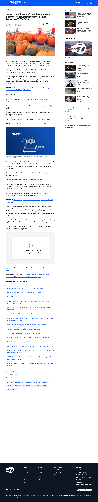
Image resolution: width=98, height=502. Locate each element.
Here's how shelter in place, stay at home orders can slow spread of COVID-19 (31, 346)
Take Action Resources (60, 469)
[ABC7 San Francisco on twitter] (10, 489)
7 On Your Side (58, 472)
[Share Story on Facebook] (36, 24)
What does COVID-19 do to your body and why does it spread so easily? (29, 342)
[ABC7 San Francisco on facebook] (7, 489)
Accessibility (79, 479)
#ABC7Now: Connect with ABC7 (84, 474)
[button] (6, 2)
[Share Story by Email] (50, 24)
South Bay (40, 474)
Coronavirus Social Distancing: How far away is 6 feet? (29, 124)
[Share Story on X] (40, 24)
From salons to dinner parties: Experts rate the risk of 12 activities (27, 325)
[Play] (78, 48)
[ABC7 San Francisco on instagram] (14, 489)
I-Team (56, 474)
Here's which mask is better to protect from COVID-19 (24, 314)
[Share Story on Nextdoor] (47, 24)
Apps (25, 482)
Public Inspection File (65, 495)
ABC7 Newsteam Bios (81, 472)
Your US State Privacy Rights (39, 495)
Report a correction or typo (12, 372)
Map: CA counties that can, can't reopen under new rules (25, 288)
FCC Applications (74, 495)
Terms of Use (48, 495)
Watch (25, 477)
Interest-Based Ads (56, 495)
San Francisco (41, 469)
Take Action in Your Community (84, 477)
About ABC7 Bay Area (81, 469)
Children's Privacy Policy (27, 495)
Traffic (25, 474)
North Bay (40, 479)
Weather (26, 472)
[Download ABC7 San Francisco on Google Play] (88, 490)
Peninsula (39, 477)
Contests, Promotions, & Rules (83, 484)
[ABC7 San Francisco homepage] (15, 2)
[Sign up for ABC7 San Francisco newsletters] (18, 489)
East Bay (39, 472)
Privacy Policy (8, 495)
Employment (79, 482)
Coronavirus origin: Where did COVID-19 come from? (23, 329)
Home (25, 469)
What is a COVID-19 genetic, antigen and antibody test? (24, 333)
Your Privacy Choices (16, 495)
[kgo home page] (10, 470)
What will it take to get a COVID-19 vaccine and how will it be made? (28, 338)
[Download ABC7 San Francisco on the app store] (80, 490)
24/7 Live (26, 2)
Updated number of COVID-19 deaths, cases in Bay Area (24, 292)
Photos (25, 479)
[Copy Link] (54, 24)
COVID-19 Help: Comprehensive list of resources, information (26, 297)
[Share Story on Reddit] (43, 24)
